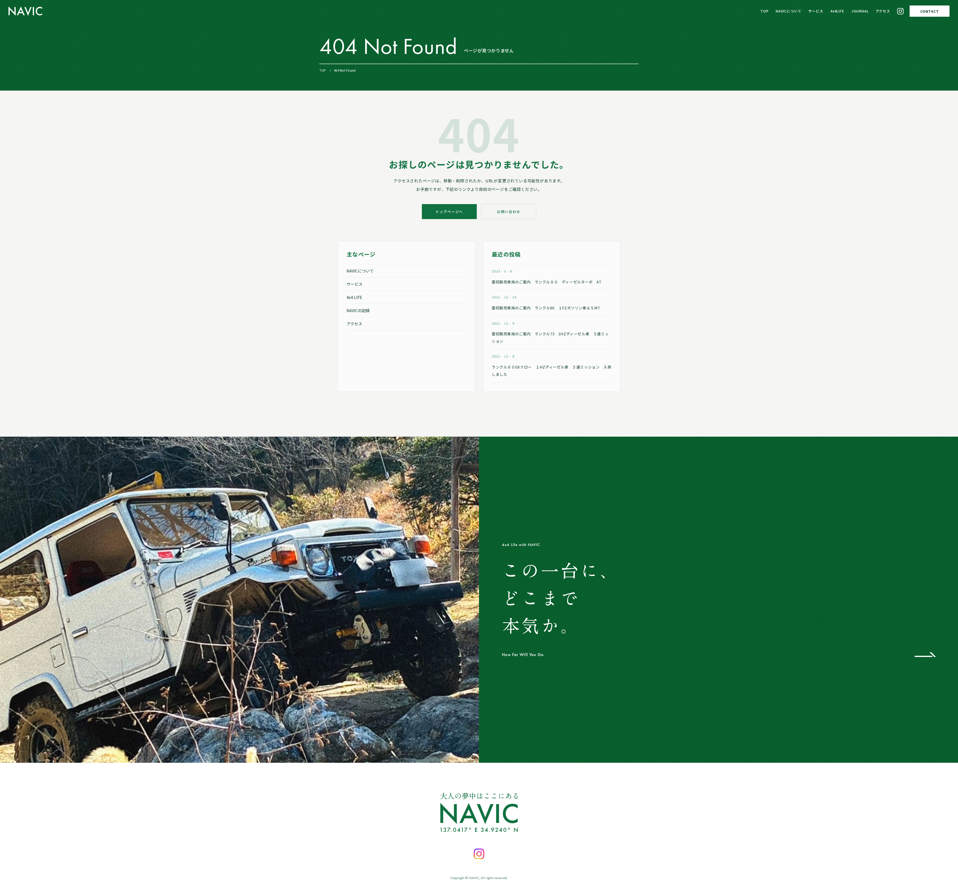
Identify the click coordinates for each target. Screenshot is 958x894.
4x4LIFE (837, 10)
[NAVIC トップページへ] (25, 11)
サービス (815, 10)
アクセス (883, 10)
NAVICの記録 (358, 310)
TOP (764, 10)
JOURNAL (860, 10)
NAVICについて (789, 10)
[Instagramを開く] (479, 854)
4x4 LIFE (354, 297)
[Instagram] (900, 11)
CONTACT (929, 11)
